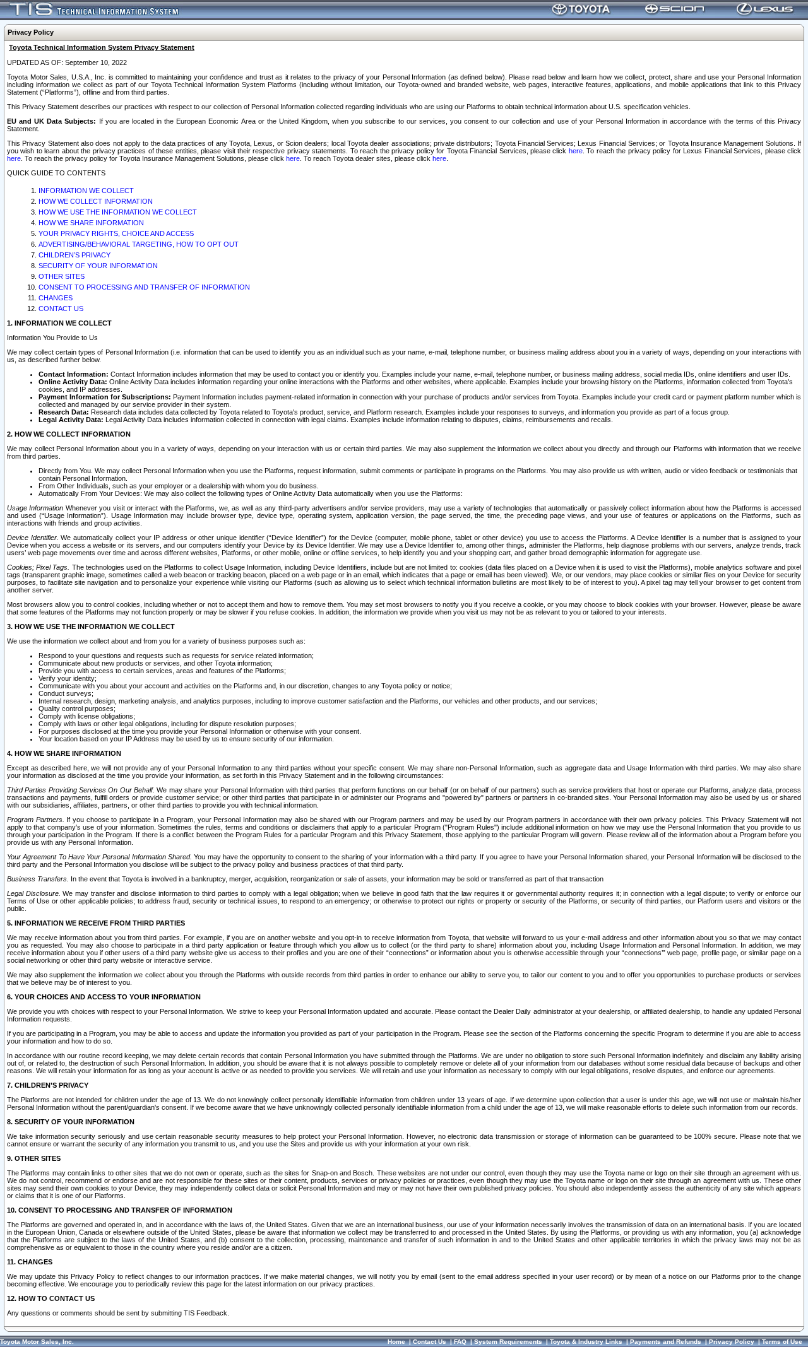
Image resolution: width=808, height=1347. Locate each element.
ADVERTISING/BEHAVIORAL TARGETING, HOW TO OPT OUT (139, 244)
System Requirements (508, 1341)
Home (396, 1341)
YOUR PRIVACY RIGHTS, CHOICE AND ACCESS (116, 233)
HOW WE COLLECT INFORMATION (96, 201)
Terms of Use (782, 1341)
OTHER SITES (62, 276)
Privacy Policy (731, 1341)
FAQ (460, 1341)
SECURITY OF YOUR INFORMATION (98, 265)
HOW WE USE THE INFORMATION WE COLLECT (118, 212)
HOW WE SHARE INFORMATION (91, 222)
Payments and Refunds (665, 1341)
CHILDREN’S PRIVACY (74, 255)
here (576, 151)
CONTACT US (61, 308)
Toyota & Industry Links (586, 1341)
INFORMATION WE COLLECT (86, 190)
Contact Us (429, 1341)
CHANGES (56, 298)
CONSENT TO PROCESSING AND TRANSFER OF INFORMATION (144, 287)
